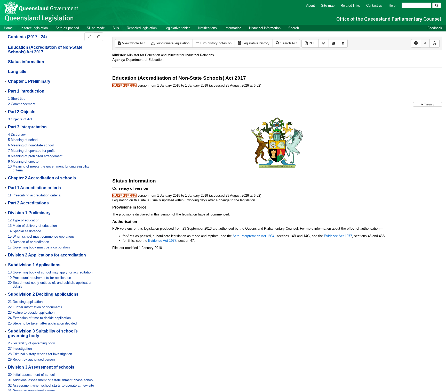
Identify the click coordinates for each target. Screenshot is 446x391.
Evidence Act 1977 (338, 236)
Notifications (207, 28)
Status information (26, 62)
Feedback (434, 28)
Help (392, 5)
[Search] (436, 5)
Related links (350, 5)
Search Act (288, 43)
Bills (116, 28)
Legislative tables (177, 28)
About (310, 5)
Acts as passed (67, 28)
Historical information (265, 28)
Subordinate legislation (172, 43)
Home (8, 28)
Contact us (374, 5)
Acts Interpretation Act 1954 (253, 236)
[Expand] (89, 36)
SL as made (96, 28)
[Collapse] (98, 36)
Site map (327, 5)
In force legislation (34, 28)
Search (293, 28)
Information (233, 28)
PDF (311, 43)
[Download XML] (323, 43)
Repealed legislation (142, 28)
